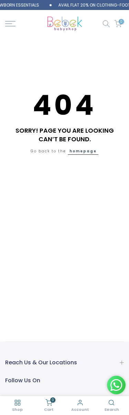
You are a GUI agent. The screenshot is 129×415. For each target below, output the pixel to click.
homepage (83, 151)
